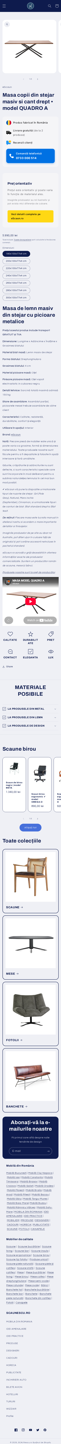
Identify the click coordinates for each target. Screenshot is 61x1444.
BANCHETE (15, 1106)
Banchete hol (14, 1289)
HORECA (25, 1224)
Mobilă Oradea (44, 1186)
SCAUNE (13, 907)
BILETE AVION (14, 1387)
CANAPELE (38, 1229)
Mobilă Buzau (38, 1203)
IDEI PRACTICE (33, 1216)
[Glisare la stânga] (23, 79)
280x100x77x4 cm (16, 290)
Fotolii (9, 1302)
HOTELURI (12, 1394)
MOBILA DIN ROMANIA (28, 1211)
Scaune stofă (25, 1268)
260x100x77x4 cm (16, 283)
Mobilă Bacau (40, 1194)
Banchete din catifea (38, 1298)
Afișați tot (30, 827)
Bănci (44, 1285)
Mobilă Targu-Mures (35, 1198)
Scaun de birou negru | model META (14, 785)
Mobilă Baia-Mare (18, 1203)
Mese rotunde (14, 1285)
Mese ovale (32, 1285)
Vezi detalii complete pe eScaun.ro (26, 216)
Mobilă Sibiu (14, 1198)
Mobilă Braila (34, 1190)
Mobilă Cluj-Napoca (40, 1173)
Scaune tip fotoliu (16, 1259)
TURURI (10, 1401)
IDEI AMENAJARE (16, 1329)
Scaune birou (41, 1255)
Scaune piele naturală (19, 1263)
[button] (4, 5)
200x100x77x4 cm (16, 261)
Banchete (31, 1294)
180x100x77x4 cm (16, 254)
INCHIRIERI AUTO (16, 1380)
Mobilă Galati (25, 1186)
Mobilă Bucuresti (16, 1173)
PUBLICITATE (41, 1224)
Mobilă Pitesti (22, 1194)
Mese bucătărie (35, 1272)
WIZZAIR (11, 1409)
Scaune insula (39, 1251)
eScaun (16, 434)
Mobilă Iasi (13, 1177)
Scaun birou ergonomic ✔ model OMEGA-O (38, 798)
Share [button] (9, 666)
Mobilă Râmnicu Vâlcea (21, 1207)
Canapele (22, 1302)
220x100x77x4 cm (16, 268)
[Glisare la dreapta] (37, 79)
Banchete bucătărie (37, 1289)
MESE (10, 973)
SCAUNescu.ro (25, 1442)
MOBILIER (13, 1220)
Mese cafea (37, 1276)
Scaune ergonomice (18, 1255)
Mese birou (21, 1276)
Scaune (11, 1246)
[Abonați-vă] (48, 1151)
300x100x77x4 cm (16, 297)
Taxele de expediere (22, 240)
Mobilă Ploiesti (15, 1190)
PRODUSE (27, 1220)
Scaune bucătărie (29, 1246)
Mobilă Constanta (32, 1177)
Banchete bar (14, 1294)
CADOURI (13, 1224)
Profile (9, 1416)
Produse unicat (39, 1259)
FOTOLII (12, 1040)
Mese (20, 1272)
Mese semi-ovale (38, 1281)
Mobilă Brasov (29, 1181)
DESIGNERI (42, 1220)
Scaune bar (22, 1251)
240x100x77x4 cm (16, 275)
